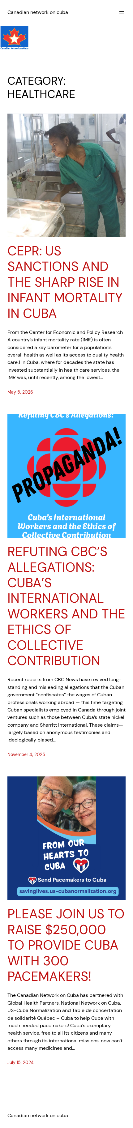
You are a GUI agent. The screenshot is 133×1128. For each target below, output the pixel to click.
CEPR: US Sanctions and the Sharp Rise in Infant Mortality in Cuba (64, 282)
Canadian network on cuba (37, 12)
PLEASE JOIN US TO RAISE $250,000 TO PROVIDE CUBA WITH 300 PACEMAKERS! (66, 945)
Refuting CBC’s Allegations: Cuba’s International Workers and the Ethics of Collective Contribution (66, 606)
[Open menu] (122, 12)
